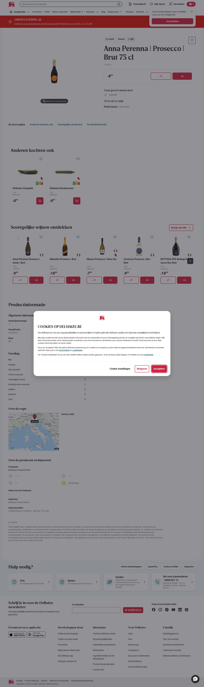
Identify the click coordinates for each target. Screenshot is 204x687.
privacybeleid (64, 350)
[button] (195, 679)
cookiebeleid (77, 350)
